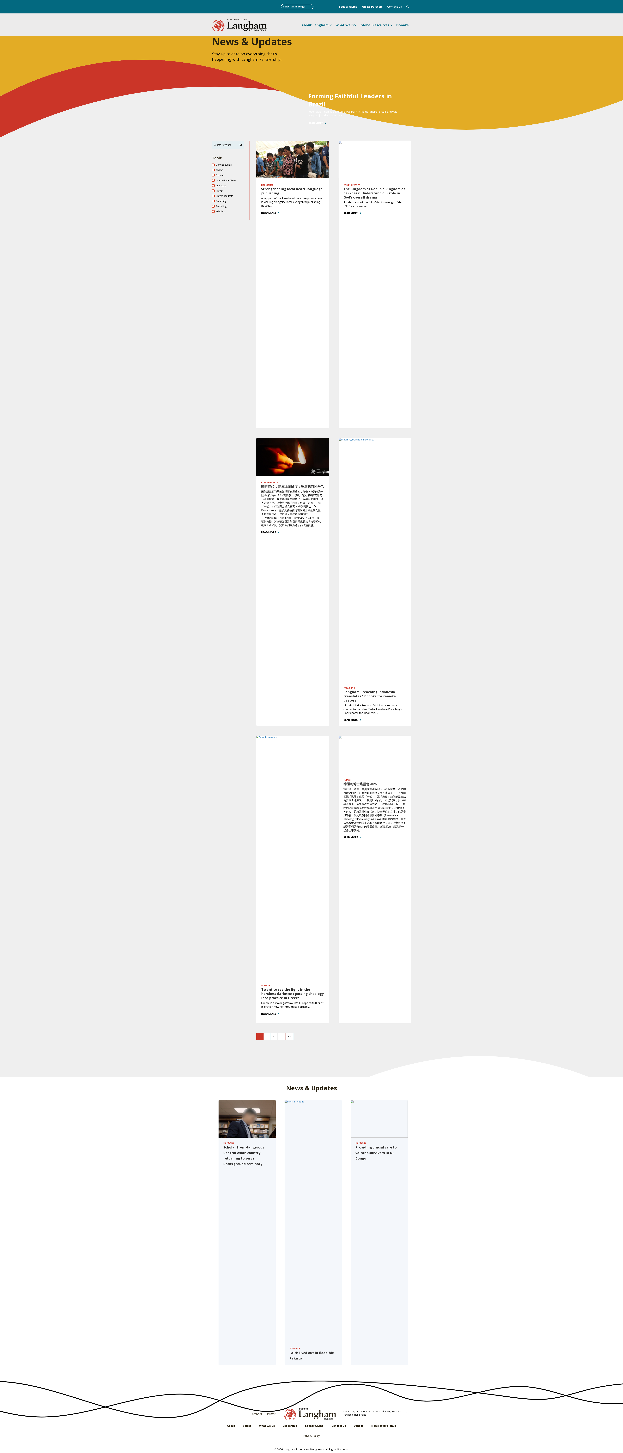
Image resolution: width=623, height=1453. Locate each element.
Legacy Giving (348, 6)
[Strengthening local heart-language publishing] (292, 159)
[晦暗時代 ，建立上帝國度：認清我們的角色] (292, 456)
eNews (346, 780)
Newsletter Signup (383, 1426)
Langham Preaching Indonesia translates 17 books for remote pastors (369, 696)
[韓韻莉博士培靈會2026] (375, 754)
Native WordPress (407, 6)
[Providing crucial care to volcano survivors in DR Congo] (379, 1118)
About (231, 1426)
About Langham (315, 25)
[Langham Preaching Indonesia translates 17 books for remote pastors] (375, 559)
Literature (267, 185)
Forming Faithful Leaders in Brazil (350, 100)
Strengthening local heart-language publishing (292, 191)
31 (289, 1036)
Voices (247, 1426)
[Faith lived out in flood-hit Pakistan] (313, 1221)
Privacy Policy (311, 1436)
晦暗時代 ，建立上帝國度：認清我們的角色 (292, 486)
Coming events (351, 185)
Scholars (266, 985)
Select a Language (294, 6)
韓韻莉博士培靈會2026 (360, 784)
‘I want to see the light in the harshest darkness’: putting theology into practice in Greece (292, 993)
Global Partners (372, 6)
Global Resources (374, 25)
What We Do (346, 25)
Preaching (349, 688)
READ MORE (315, 123)
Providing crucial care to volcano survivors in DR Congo (376, 1152)
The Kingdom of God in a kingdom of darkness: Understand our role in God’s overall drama (374, 193)
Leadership (290, 1426)
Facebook (257, 1414)
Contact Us (394, 6)
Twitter (271, 1414)
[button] (331, 25)
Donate (402, 25)
